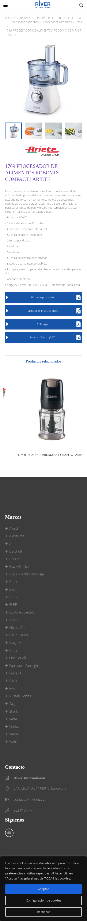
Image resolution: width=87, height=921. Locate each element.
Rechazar (43, 912)
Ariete (13, 543)
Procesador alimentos (24, 22)
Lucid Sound (18, 635)
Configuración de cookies (43, 900)
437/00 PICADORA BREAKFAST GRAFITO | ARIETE (43, 454)
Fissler (14, 620)
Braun (13, 581)
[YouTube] (9, 833)
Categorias (24, 18)
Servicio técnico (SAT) (43, 337)
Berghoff (15, 551)
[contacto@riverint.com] (9, 799)
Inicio (8, 18)
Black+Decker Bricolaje (26, 574)
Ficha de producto (42, 297)
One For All (17, 658)
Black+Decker (19, 566)
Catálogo (42, 324)
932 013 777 (23, 810)
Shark (13, 711)
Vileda (14, 734)
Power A (15, 673)
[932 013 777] (9, 810)
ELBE (13, 604)
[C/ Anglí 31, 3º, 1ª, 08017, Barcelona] (9, 788)
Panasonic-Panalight (24, 665)
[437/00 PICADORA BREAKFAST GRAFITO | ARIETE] (43, 409)
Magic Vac (16, 642)
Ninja (13, 650)
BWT (12, 589)
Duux (13, 597)
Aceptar (43, 889)
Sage (12, 703)
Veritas (14, 726)
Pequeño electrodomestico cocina (58, 18)
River (13, 688)
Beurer (14, 559)
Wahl (13, 741)
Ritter (13, 680)
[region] (43, 888)
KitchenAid (17, 627)
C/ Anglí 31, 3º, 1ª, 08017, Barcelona (40, 788)
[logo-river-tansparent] (43, 5)
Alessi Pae (16, 536)
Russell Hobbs (20, 696)
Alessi (13, 528)
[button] (5, 5)
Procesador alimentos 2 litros (62, 22)
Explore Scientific (22, 612)
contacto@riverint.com (30, 799)
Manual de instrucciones (42, 311)
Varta (13, 719)
